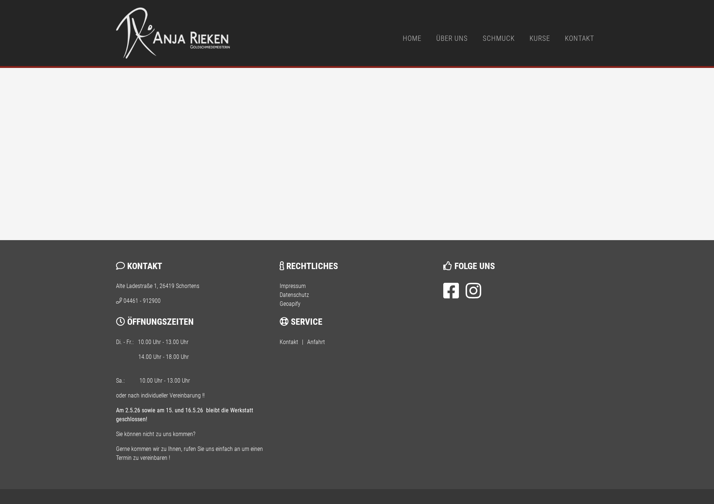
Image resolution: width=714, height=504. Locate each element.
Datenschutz (294, 294)
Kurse (540, 38)
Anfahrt (316, 342)
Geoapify (290, 303)
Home (412, 38)
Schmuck (499, 38)
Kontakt (579, 38)
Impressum (293, 285)
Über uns (452, 38)
